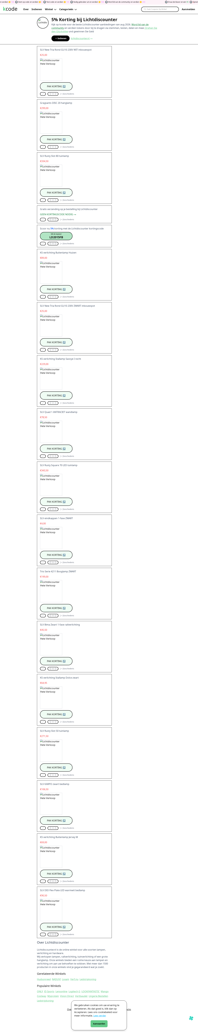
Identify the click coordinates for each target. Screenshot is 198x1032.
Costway (41, 996)
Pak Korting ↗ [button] (56, 86)
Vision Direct (67, 996)
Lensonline (61, 991)
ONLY (40, 991)
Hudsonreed (44, 979)
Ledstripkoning (88, 979)
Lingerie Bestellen (98, 996)
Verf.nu (74, 979)
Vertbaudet (81, 996)
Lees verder (99, 1015)
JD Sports (49, 991)
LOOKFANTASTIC (90, 991)
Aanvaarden (99, 1023)
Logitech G (74, 991)
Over (69, 1009)
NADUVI (56, 979)
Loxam (65, 979)
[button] (43, 94)
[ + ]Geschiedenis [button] (67, 94)
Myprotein (53, 996)
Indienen (62, 38)
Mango (105, 991)
